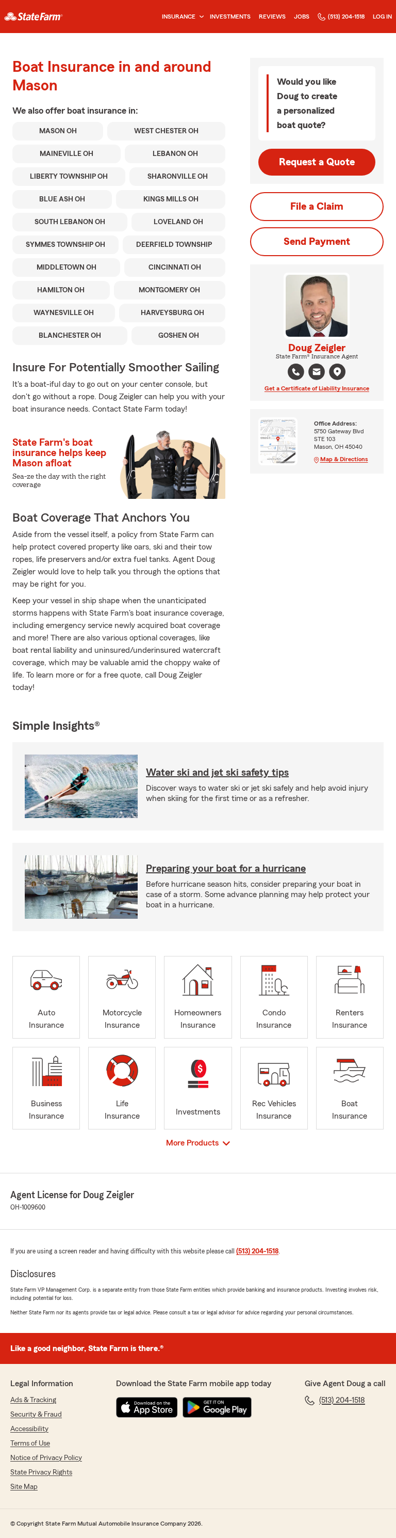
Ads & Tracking (33, 1400)
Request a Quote (317, 162)
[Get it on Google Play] (217, 1407)
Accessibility (29, 1429)
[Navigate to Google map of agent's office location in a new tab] (337, 372)
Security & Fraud (36, 1414)
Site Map (24, 1486)
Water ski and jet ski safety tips (217, 772)
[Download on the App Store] (147, 1407)
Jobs (301, 16)
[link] (33, 16)
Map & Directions (344, 459)
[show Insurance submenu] (199, 16)
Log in (382, 16)
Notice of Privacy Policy (46, 1458)
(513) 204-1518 (346, 16)
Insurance (178, 16)
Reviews (272, 16)
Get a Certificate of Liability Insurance (317, 388)
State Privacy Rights (41, 1472)
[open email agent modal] (316, 373)
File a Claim (316, 206)
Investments (230, 16)
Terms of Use (30, 1443)
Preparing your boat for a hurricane (226, 869)
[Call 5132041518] (296, 372)
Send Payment (317, 242)
